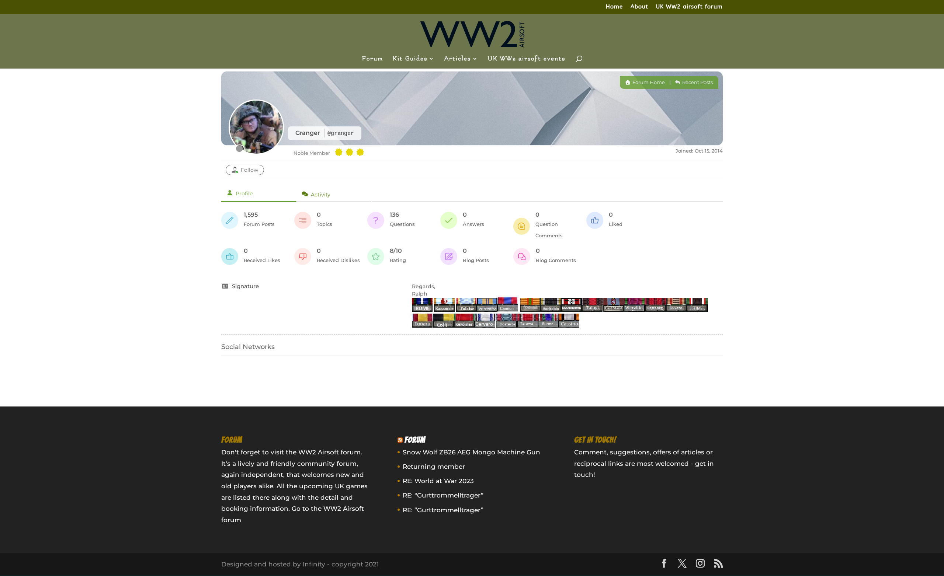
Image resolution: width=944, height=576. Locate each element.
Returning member (434, 466)
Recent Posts (697, 82)
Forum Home (648, 82)
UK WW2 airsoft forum (689, 7)
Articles (457, 59)
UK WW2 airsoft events (526, 59)
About (639, 7)
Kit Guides (410, 59)
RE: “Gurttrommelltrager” (443, 495)
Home (614, 7)
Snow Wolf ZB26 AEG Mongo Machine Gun (471, 452)
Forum (372, 59)
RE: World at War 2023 (438, 481)
